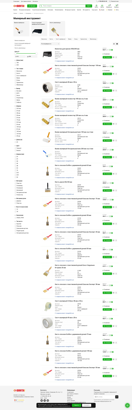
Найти (89, 6)
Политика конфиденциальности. (61, 406)
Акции (102, 9)
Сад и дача (94, 9)
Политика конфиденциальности (76, 402)
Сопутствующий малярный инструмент (22, 44)
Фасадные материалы (24, 9)
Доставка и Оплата (72, 394)
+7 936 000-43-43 (102, 1)
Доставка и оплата (26, 1)
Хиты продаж (71, 400)
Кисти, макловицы (20, 48)
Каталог (21, 13)
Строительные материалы (39, 9)
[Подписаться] (116, 396)
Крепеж (79, 9)
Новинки (110, 9)
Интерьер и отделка (70, 9)
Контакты (35, 1)
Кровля (15, 9)
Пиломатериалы (59, 9)
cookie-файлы (50, 404)
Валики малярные (20, 40)
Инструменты (86, 9)
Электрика (50, 9)
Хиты (117, 9)
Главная (15, 13)
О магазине (16, 1)
